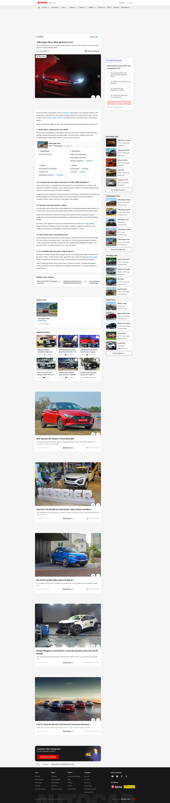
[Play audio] (93, 97)
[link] (111, 143)
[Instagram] (117, 776)
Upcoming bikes (55, 779)
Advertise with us (89, 792)
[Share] (98, 97)
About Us (86, 776)
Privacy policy (88, 786)
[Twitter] (126, 776)
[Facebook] (121, 776)
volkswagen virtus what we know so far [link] (62, 764)
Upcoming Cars (39, 779)
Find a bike (55, 7)
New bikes (54, 776)
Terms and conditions (90, 789)
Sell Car (70, 786)
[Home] (38, 7)
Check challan (72, 789)
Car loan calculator (40, 789)
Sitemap (70, 782)
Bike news (54, 786)
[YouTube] (112, 776)
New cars (37, 776)
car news (45, 764)
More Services (125, 7)
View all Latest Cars (118, 353)
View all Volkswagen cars (118, 249)
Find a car (44, 7)
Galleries (91, 7)
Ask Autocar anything (74, 776)
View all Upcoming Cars (118, 190)
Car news (37, 786)
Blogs (69, 779)
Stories (109, 7)
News (63, 7)
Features (81, 7)
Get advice (116, 7)
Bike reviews (55, 782)
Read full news (67, 448)
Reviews (72, 7)
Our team (87, 779)
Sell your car (101, 7)
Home (38, 764)
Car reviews (38, 782)
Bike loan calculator (57, 789)
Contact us (87, 782)
